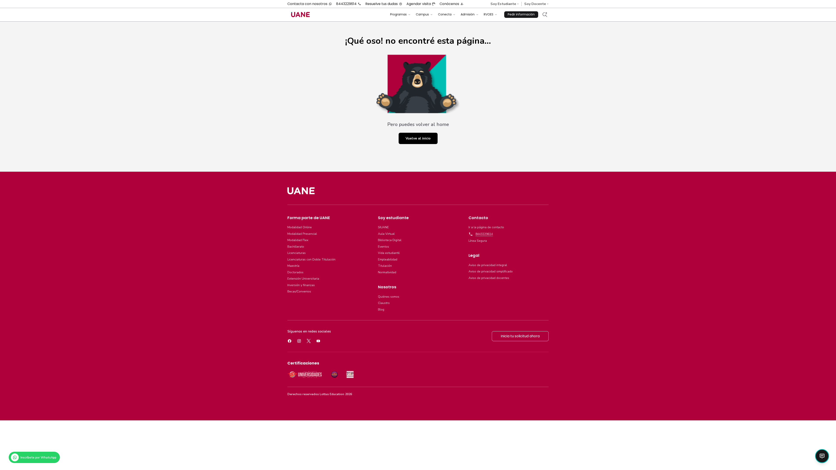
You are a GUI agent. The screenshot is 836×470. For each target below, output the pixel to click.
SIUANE (383, 227)
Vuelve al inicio (418, 138)
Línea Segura (478, 241)
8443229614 (346, 4)
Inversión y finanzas (301, 285)
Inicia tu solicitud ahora (520, 336)
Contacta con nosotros (307, 4)
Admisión (468, 14)
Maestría (293, 266)
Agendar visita (418, 4)
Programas (398, 14)
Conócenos (449, 4)
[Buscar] (545, 14)
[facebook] (289, 341)
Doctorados (295, 272)
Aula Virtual (386, 234)
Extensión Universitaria (303, 279)
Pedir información (521, 14)
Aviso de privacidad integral (488, 265)
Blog (381, 310)
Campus (422, 14)
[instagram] (299, 341)
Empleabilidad (387, 260)
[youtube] (318, 341)
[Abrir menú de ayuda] (822, 456)
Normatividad (387, 272)
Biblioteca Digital (389, 240)
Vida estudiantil (389, 253)
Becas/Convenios (299, 292)
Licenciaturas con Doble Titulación (311, 260)
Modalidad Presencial (302, 234)
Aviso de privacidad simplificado (491, 272)
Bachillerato (295, 247)
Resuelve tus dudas (381, 4)
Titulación (385, 266)
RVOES (488, 14)
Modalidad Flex (297, 240)
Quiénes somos (388, 297)
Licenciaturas (296, 253)
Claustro (384, 303)
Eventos (383, 247)
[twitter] (309, 341)
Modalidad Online (299, 227)
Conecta (445, 14)
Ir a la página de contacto (486, 227)
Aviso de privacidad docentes (489, 278)
